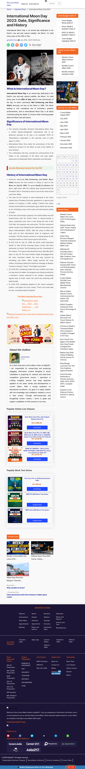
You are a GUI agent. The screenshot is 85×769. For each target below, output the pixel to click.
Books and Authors (35, 628)
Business (47, 613)
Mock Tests (70, 661)
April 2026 (64, 129)
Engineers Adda (60, 641)
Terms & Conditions (53, 760)
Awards (34, 617)
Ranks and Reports (60, 618)
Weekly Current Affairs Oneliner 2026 (67, 59)
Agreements (36, 624)
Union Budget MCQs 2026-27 (67, 22)
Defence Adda (47, 646)
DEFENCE (25, 679)
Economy (47, 624)
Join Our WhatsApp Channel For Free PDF (25, 168)
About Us (55, 661)
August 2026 (65, 114)
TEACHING (25, 675)
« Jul (58, 204)
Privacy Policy (67, 760)
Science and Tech (60, 623)
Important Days (20, 9)
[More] (46, 1)
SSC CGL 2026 (42, 668)
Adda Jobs (35, 640)
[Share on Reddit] (17, 45)
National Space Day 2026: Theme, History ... (40, 557)
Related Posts (13, 537)
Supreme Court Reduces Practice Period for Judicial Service (67, 393)
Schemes (35, 620)
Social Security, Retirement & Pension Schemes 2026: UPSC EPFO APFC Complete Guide (67, 380)
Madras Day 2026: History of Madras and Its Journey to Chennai (67, 356)
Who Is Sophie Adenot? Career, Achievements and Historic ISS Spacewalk (67, 296)
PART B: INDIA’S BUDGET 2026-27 (68, 34)
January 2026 (65, 140)
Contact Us (55, 665)
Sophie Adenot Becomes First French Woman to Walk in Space (67, 318)
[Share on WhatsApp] (8, 45)
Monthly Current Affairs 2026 (67, 67)
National (24, 4)
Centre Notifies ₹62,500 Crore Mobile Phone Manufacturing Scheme (65, 283)
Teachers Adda (22, 641)
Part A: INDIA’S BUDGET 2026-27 (68, 28)
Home (9, 9)
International (34, 4)
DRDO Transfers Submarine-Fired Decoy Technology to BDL (68, 308)
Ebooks (69, 671)
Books (68, 675)
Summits (47, 620)
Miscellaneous (61, 628)
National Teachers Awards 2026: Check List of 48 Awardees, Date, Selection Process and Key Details (68, 268)
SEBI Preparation (11, 677)
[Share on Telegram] (12, 45)
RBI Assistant (11, 692)
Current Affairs (46, 641)
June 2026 (64, 122)
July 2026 (63, 118)
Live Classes (70, 665)
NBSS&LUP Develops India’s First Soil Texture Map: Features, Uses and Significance (67, 254)
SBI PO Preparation (11, 666)
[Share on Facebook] (21, 45)
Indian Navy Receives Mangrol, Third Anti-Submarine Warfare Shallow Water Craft (68, 241)
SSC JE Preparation (11, 682)
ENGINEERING (27, 682)
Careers (56, 672)
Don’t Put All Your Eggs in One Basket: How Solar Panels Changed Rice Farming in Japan (67, 344)
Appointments (24, 624)
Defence (47, 617)
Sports (34, 613)
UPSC (24, 686)
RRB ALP (40, 665)
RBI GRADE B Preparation (11, 697)
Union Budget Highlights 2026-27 (69, 40)
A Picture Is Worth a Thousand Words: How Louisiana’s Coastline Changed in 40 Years (67, 331)
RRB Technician (42, 661)
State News (23, 620)
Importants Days (47, 628)
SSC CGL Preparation (11, 688)
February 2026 (65, 137)
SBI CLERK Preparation (11, 672)
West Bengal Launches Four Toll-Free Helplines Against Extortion (67, 367)
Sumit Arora (13, 40)
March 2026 (64, 133)
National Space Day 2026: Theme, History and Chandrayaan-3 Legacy (68, 228)
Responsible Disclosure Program (14, 760)
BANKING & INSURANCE (26, 664)
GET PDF (70, 767)
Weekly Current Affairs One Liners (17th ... (17, 557)
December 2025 (66, 144)
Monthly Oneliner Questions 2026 (68, 73)
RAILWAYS (25, 672)
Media (54, 668)
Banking (22, 627)
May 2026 (63, 126)
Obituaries (59, 613)
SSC (23, 669)
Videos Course (71, 668)
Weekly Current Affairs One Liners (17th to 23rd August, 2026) (68, 218)
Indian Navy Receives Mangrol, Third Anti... (15, 579)
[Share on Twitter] (25, 45)
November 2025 (66, 148)
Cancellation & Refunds (36, 760)
